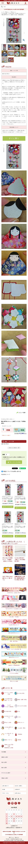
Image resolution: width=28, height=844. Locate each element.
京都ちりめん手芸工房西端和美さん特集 (9, 746)
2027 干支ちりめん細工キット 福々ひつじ (8, 578)
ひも (19, 711)
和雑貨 (19, 739)
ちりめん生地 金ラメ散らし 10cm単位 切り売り (20, 559)
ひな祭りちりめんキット (20, 13)
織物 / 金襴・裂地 (22, 699)
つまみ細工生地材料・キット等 (8, 699)
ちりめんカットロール (9, 717)
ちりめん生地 (21, 693)
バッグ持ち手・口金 (9, 734)
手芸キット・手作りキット (10, 12)
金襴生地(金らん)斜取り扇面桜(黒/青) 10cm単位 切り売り (20, 578)
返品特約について (5, 474)
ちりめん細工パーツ (9, 728)
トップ (2, 12)
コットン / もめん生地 (8, 693)
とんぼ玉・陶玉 (21, 728)
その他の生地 (8, 711)
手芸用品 (20, 734)
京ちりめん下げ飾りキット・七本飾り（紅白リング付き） (8, 559)
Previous (4, 33)
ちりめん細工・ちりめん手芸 (8, 13)
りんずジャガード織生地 (9, 706)
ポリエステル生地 (22, 705)
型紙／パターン (8, 739)
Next (24, 33)
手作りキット (21, 722)
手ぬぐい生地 (8, 722)
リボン (19, 717)
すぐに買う (14, 138)
